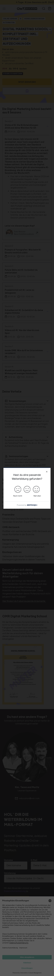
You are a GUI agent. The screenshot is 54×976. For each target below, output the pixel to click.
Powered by (21, 505)
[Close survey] (46, 472)
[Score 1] (17, 488)
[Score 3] (36, 488)
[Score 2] (27, 488)
